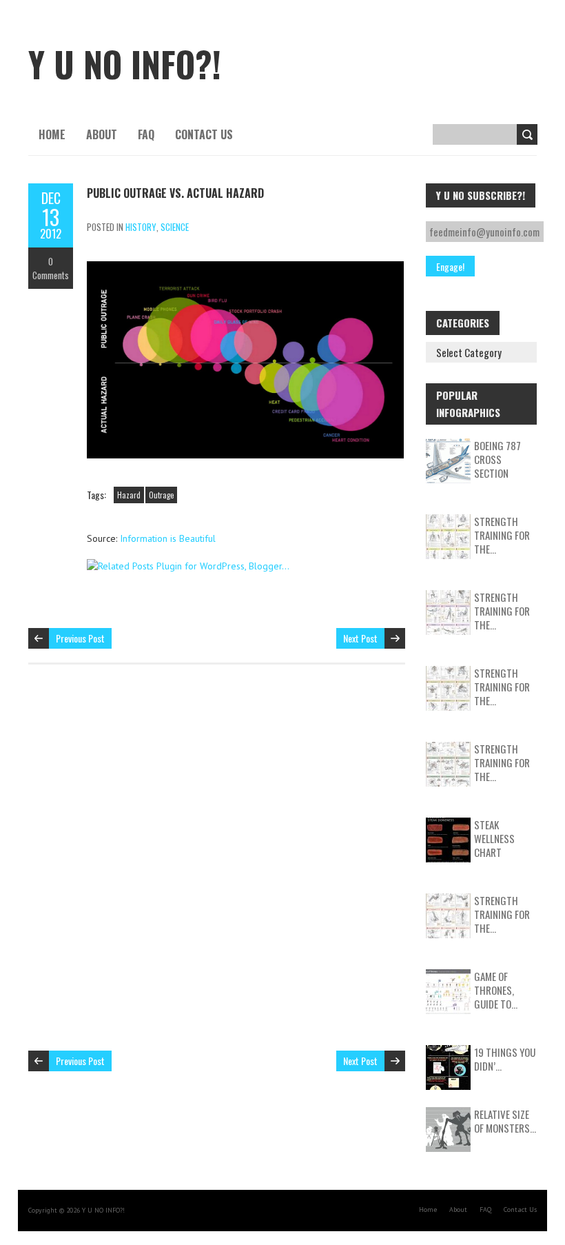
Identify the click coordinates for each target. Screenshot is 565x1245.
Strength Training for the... (502, 535)
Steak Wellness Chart (494, 838)
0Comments (50, 268)
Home (52, 134)
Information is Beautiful (168, 538)
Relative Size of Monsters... (505, 1120)
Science (175, 227)
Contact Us (204, 134)
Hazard (129, 494)
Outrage (161, 494)
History (140, 227)
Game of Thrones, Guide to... (495, 990)
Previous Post (80, 638)
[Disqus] (216, 864)
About (101, 134)
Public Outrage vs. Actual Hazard (175, 193)
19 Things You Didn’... (504, 1058)
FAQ (146, 134)
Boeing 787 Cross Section (497, 459)
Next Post (360, 638)
